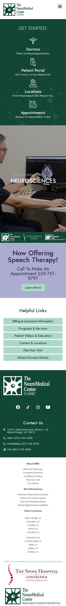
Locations (33, 91)
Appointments (33, 112)
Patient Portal (33, 70)
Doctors (33, 49)
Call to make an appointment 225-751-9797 (33, 273)
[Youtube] (48, 407)
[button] (60, 6)
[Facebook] (18, 407)
